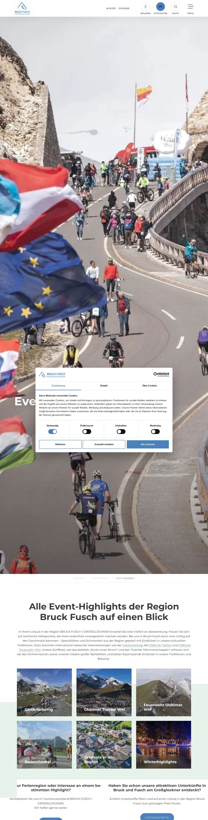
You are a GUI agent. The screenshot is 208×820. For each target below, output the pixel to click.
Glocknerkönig (132, 645)
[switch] (87, 431)
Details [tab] (104, 385)
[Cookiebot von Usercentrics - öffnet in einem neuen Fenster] (156, 374)
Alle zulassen (148, 444)
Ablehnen (60, 444)
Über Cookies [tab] (149, 385)
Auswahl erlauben (104, 444)
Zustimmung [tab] (58, 385)
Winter (111, 8)
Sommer (124, 8)
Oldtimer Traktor (160, 645)
